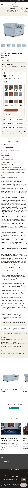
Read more (3, 450)
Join (24, 479)
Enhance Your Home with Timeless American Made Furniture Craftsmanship (10, 438)
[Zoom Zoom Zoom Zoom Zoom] (14, 30)
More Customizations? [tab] (6, 333)
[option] (6, 88)
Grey (10, 78)
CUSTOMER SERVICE (5, 461)
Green (5, 78)
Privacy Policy (16, 484)
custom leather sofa (6, 229)
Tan (18, 78)
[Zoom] (4, 40)
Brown (18, 75)
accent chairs (4, 264)
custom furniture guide (20, 303)
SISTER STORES (4, 465)
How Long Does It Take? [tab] (18, 333)
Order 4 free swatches (11, 110)
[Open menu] (3, 4)
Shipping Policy (4, 485)
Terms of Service (12, 485)
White (5, 81)
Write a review (14, 408)
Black (9, 75)
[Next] (25, 333)
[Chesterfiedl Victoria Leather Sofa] (11, 378)
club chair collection (18, 262)
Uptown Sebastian (5, 51)
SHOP (2, 457)
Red (14, 78)
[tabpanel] (14, 346)
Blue (13, 75)
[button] (14, 73)
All (4, 75)
